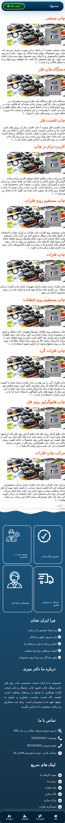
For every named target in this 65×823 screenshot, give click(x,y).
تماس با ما (40, 819)
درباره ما (9, 819)
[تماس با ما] (40, 816)
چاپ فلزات (55, 254)
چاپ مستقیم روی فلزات (45, 200)
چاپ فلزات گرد (52, 350)
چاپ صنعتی (55, 18)
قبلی (61, 505)
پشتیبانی (24, 819)
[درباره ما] (9, 816)
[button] (35, 6)
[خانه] (55, 816)
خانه (55, 819)
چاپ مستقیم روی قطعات (44, 300)
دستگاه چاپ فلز (51, 69)
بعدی (61, 508)
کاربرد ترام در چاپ (49, 146)
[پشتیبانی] (24, 816)
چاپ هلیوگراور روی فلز (46, 402)
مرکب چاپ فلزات (50, 453)
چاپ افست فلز (52, 120)
